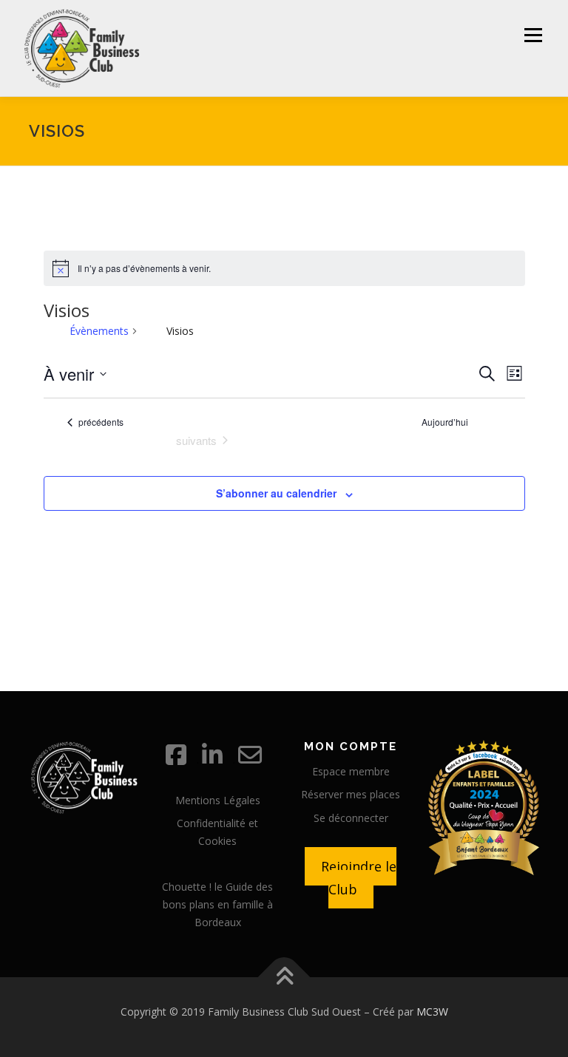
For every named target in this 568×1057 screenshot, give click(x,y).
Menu (533, 34)
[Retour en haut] (284, 977)
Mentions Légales (217, 800)
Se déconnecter (351, 818)
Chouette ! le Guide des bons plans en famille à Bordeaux (217, 904)
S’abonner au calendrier (276, 493)
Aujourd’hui (445, 422)
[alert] (284, 268)
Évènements (99, 331)
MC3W (432, 1012)
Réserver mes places (350, 794)
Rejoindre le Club (358, 877)
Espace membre (351, 771)
